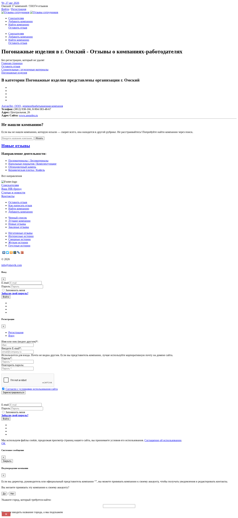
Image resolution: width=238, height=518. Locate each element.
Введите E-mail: (11, 348)
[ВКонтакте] (4, 252)
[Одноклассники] (11, 252)
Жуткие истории (18, 242)
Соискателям (16, 18)
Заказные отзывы (18, 227)
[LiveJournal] (18, 252)
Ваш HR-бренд (11, 189)
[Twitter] (7, 252)
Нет (12, 493)
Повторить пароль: (12, 365)
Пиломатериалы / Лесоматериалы (28, 160)
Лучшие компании (19, 220)
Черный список (17, 217)
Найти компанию (18, 24)
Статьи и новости (13, 192)
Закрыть (7, 461)
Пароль (5, 286)
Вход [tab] (11, 335)
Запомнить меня (15, 290)
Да (4, 493)
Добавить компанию (20, 21)
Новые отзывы (17, 223)
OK (3, 443)
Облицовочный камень (22, 166)
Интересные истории (21, 236)
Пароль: (6, 358)
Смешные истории (19, 239)
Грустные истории (19, 245)
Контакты (7, 196)
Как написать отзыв (20, 205)
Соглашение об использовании (162, 440)
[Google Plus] (22, 252)
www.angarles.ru (28, 115)
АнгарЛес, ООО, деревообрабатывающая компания (32, 106)
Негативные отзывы (20, 233)
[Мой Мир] (15, 252)
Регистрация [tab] (15, 332)
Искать (39, 138)
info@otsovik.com (11, 265)
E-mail (5, 282)
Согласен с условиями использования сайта (32, 388)
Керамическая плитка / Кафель (26, 170)
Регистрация (18, 9)
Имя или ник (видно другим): (19, 341)
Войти (5, 9)
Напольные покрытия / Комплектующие (32, 163)
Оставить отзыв (17, 27)
